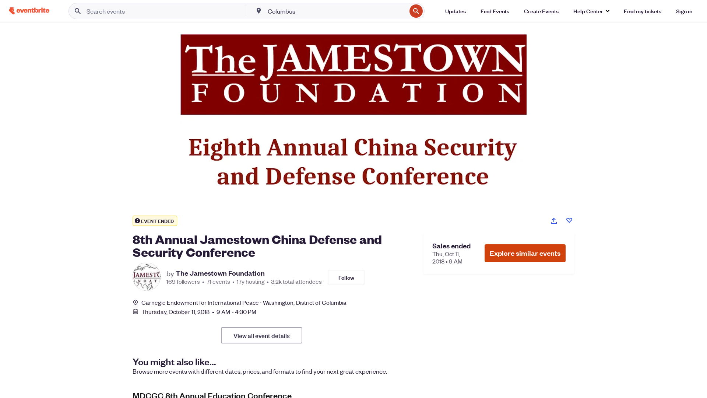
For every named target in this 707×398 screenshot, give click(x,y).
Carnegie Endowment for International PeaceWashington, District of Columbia (244, 302)
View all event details (261, 335)
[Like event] (569, 220)
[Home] (29, 11)
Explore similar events (525, 253)
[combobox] (336, 11)
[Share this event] (553, 220)
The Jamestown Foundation (220, 273)
